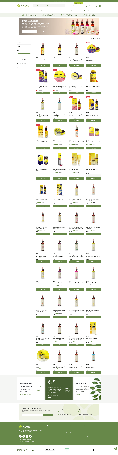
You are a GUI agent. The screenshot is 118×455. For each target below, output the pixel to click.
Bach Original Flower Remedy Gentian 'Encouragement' (92, 311)
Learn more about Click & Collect (53, 396)
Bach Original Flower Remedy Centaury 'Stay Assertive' (75, 60)
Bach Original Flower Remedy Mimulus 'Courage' (75, 366)
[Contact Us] (86, 6)
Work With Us (67, 434)
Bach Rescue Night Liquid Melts (59, 199)
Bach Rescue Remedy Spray (92, 169)
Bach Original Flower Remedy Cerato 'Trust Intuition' (42, 228)
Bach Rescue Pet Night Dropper (59, 59)
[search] (34, 5)
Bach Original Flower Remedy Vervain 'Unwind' (59, 114)
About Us (66, 430)
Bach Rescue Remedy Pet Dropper (43, 59)
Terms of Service (85, 430)
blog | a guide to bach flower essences (51, 31)
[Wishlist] (93, 6)
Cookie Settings (85, 436)
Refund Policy (85, 432)
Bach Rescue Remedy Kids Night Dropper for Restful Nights (93, 114)
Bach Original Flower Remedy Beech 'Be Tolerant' (92, 366)
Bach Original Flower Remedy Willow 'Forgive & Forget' (59, 366)
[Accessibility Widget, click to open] (115, 448)
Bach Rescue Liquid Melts (91, 338)
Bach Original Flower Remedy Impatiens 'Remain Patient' (59, 283)
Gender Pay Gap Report (70, 436)
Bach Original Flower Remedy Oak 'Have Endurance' (76, 283)
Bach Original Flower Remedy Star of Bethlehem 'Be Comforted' (76, 339)
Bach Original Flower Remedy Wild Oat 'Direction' (76, 311)
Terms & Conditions (20, 450)
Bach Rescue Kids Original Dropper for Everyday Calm (41, 142)
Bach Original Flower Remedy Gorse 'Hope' (75, 200)
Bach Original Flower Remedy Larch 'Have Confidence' (42, 256)
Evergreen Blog (68, 432)
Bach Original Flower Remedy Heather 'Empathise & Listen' (59, 256)
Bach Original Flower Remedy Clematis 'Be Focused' (59, 228)
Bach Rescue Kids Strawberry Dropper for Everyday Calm (75, 114)
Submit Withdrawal (86, 434)
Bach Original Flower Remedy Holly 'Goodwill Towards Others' (76, 256)
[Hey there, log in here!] (74, 6)
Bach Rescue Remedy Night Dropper (41, 200)
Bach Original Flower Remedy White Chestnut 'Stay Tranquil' (42, 114)
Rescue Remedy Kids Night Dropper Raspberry (41, 87)
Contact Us (67, 428)
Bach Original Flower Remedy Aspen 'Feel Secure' (92, 200)
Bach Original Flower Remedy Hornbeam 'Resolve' (42, 283)
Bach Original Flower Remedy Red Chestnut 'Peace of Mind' (76, 142)
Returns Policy (32, 450)
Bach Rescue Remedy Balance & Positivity (93, 142)
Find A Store (84, 428)
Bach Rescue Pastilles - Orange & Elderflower (43, 366)
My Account (49, 428)
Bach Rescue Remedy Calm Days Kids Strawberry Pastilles (59, 87)
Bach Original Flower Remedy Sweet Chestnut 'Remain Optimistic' (59, 311)
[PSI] (67, 451)
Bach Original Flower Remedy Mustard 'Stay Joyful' (59, 339)
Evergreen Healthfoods (23, 449)
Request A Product (51, 432)
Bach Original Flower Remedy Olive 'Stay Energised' (92, 283)
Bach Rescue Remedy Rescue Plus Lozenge (60, 170)
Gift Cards (49, 434)
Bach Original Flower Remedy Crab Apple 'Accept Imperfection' (76, 228)
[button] (43, 117)
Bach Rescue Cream (73, 169)
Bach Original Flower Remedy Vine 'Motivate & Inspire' (43, 339)
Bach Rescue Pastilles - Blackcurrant (57, 142)
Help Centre (49, 430)
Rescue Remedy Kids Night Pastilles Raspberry (92, 60)
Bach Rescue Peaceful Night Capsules (42, 170)
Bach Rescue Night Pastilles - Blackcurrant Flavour (75, 87)
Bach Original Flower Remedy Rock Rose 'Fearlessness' (42, 311)
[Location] (90, 6)
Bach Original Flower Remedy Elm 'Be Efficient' (93, 228)
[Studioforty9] (95, 450)
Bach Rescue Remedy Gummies (93, 86)
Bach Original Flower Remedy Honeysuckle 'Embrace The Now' (93, 256)
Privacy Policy (26, 450)
